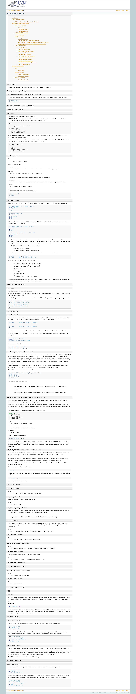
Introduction (15, 18)
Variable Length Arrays (23, 76)
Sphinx (125, 692)
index (127, 10)
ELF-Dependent (19, 36)
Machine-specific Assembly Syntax (20, 23)
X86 (16, 68)
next (123, 10)
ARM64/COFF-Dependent (21, 33)
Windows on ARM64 (20, 77)
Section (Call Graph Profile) (33, 42)
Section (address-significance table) (32, 44)
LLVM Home (11, 10)
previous (118, 10)
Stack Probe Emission (23, 74)
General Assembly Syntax (18, 19)
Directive (23, 29)
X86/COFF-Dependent (20, 25)
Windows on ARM (19, 72)
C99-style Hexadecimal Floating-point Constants (27, 21)
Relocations (21, 28)
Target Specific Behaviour (18, 66)
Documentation (19, 10)
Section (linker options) (28, 40)
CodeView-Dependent (20, 45)
